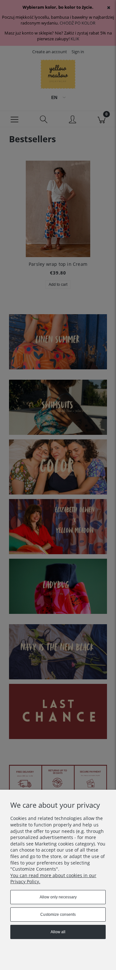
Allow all (58, 932)
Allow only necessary (58, 897)
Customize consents (58, 914)
